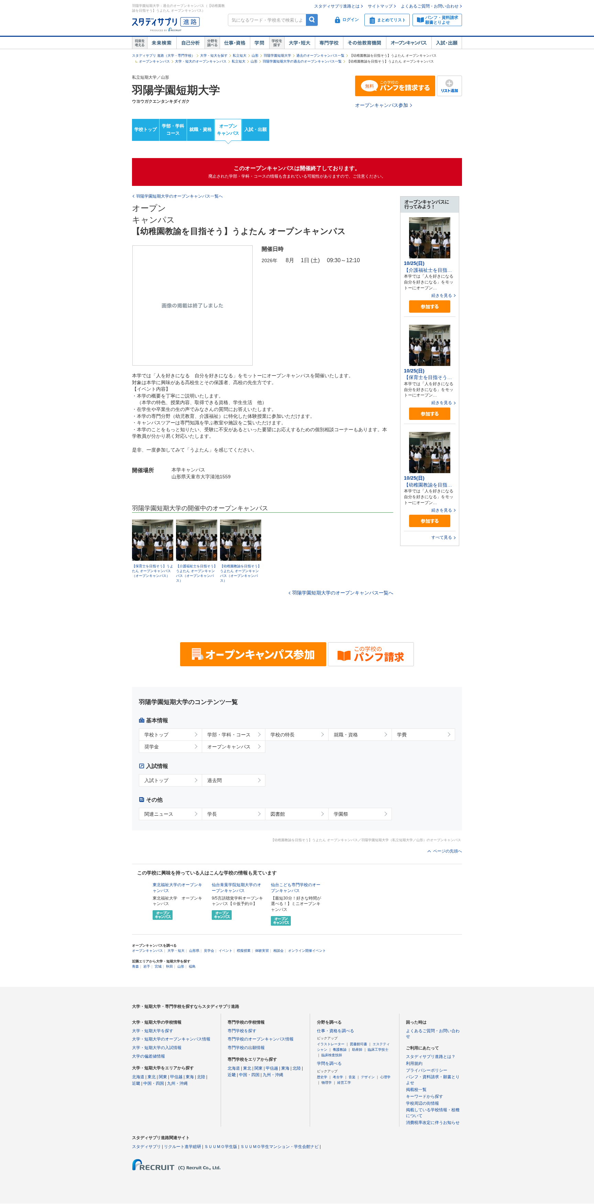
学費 (402, 734)
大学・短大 (299, 43)
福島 (192, 966)
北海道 (138, 1076)
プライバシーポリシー (426, 1070)
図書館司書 (358, 1044)
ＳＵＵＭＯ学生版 (220, 1146)
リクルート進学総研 (182, 1146)
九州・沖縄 (177, 1083)
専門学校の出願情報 (246, 1047)
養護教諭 (339, 1049)
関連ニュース (158, 814)
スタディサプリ (146, 1146)
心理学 (385, 1077)
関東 (163, 1076)
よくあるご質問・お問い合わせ (430, 6)
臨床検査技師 (331, 1055)
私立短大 (239, 55)
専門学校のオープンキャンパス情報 (261, 1039)
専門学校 (329, 43)
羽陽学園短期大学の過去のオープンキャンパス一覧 (302, 61)
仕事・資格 (235, 43)
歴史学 (322, 1077)
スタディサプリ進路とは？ (430, 1056)
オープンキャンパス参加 (381, 105)
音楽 (352, 1077)
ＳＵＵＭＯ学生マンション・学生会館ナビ (279, 1146)
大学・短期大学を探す (152, 1030)
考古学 (338, 1077)
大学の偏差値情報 (148, 1056)
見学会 (209, 950)
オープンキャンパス (408, 43)
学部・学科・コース (229, 734)
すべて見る (441, 537)
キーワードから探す (424, 1096)
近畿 (136, 1083)
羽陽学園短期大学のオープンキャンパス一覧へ (342, 593)
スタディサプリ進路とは (337, 6)
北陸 (201, 1076)
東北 (151, 1076)
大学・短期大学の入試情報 (157, 1047)
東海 (190, 1076)
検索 (312, 20)
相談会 (278, 950)
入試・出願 (446, 43)
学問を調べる (329, 1063)
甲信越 (176, 1076)
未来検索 (161, 43)
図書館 (278, 814)
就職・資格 (200, 129)
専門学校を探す (242, 1030)
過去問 (214, 780)
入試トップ (156, 780)
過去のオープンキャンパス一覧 (320, 55)
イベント (225, 950)
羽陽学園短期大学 (277, 55)
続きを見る (441, 295)
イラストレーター (330, 1044)
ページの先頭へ (447, 851)
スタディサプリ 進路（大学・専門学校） (163, 55)
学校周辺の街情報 (422, 1103)
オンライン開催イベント (307, 950)
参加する (429, 306)
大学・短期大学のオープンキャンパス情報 (171, 1039)
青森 (135, 966)
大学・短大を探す (214, 55)
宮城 (158, 966)
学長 (212, 814)
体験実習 (262, 950)
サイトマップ (380, 6)
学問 (259, 43)
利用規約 (414, 1063)
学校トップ (145, 129)
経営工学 (344, 1082)
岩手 (146, 966)
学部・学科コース (173, 129)
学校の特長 (283, 734)
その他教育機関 (364, 43)
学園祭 (341, 814)
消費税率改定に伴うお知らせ (433, 1122)
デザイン (368, 1077)
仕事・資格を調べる (335, 1030)
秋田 (169, 966)
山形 (255, 55)
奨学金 (151, 746)
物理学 (326, 1082)
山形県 (194, 950)
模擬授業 (244, 950)
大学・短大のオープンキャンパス (201, 61)
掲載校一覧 (416, 1089)
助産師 (357, 1049)
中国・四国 (153, 1083)
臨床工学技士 (378, 1049)
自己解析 (190, 43)
